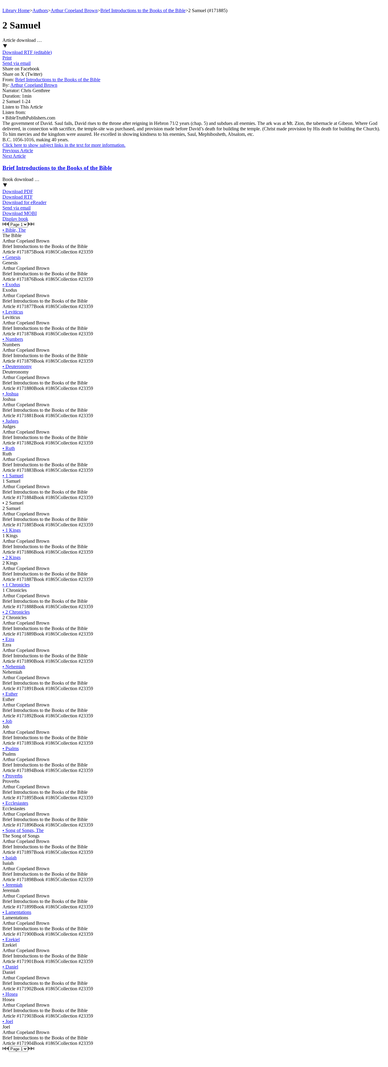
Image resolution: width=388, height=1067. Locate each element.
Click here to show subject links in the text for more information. (63, 145)
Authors (40, 10)
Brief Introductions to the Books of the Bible (143, 10)
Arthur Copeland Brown (74, 10)
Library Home (16, 10)
